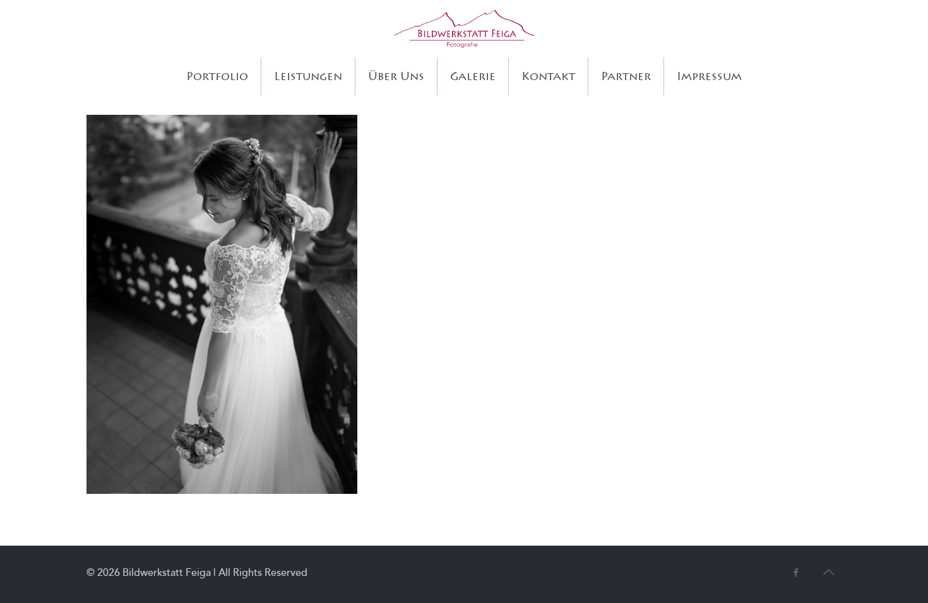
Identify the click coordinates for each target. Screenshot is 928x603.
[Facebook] (795, 572)
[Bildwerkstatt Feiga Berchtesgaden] (464, 28)
